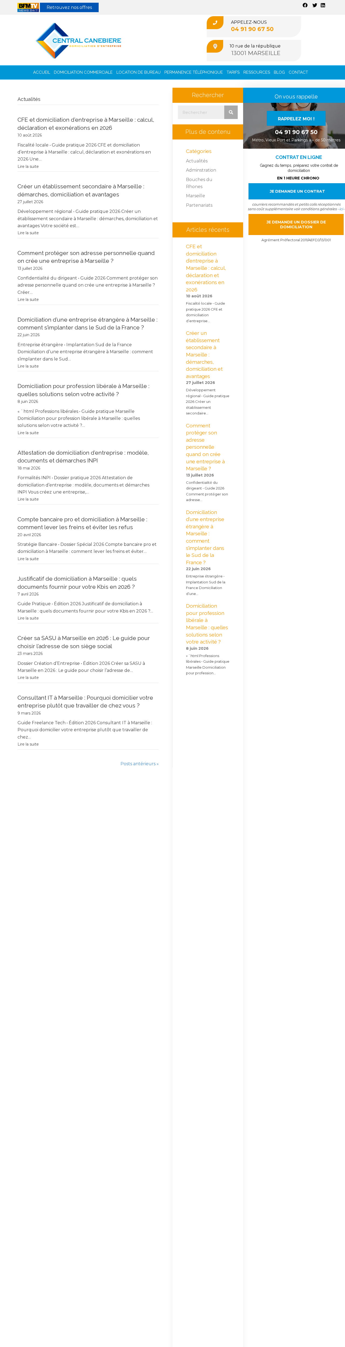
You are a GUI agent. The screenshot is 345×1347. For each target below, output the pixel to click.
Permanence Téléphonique (193, 72)
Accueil (41, 72)
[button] (296, 118)
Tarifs (233, 72)
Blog (279, 72)
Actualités (197, 161)
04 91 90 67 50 (252, 29)
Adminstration (201, 170)
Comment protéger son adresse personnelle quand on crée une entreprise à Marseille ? (205, 447)
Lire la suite (28, 166)
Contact (298, 72)
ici (341, 209)
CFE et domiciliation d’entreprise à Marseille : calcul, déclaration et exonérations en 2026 (206, 267)
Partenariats (199, 205)
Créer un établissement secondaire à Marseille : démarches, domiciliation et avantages (204, 354)
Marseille (195, 195)
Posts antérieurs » (139, 763)
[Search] (231, 112)
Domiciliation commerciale (83, 72)
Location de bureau (138, 72)
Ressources (256, 72)
